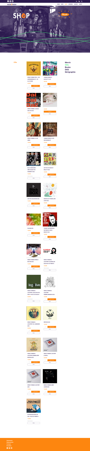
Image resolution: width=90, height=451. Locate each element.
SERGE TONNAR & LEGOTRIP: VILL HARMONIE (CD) (33, 324)
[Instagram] (10, 1)
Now (62, 4)
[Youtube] (12, 1)
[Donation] (65, 14)
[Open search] (82, 1)
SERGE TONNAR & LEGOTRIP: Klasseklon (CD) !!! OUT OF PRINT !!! (49, 261)
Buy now (49, 111)
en (76, 1)
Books (68, 67)
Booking (71, 4)
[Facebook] (8, 1)
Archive (76, 4)
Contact (9, 444)
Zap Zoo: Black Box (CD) (33, 198)
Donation (9, 445)
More (34, 88)
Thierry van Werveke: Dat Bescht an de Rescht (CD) (49, 230)
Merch (68, 63)
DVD (67, 70)
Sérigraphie (70, 72)
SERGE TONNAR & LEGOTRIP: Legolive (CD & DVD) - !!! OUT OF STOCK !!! (33, 292)
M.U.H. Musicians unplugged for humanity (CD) (31, 169)
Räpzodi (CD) (47, 322)
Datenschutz (10, 442)
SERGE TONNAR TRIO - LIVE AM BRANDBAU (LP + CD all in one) (33, 79)
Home (58, 4)
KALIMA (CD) (30, 228)
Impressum (10, 440)
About (80, 4)
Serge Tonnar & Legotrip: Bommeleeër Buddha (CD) (33, 355)
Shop (66, 4)
